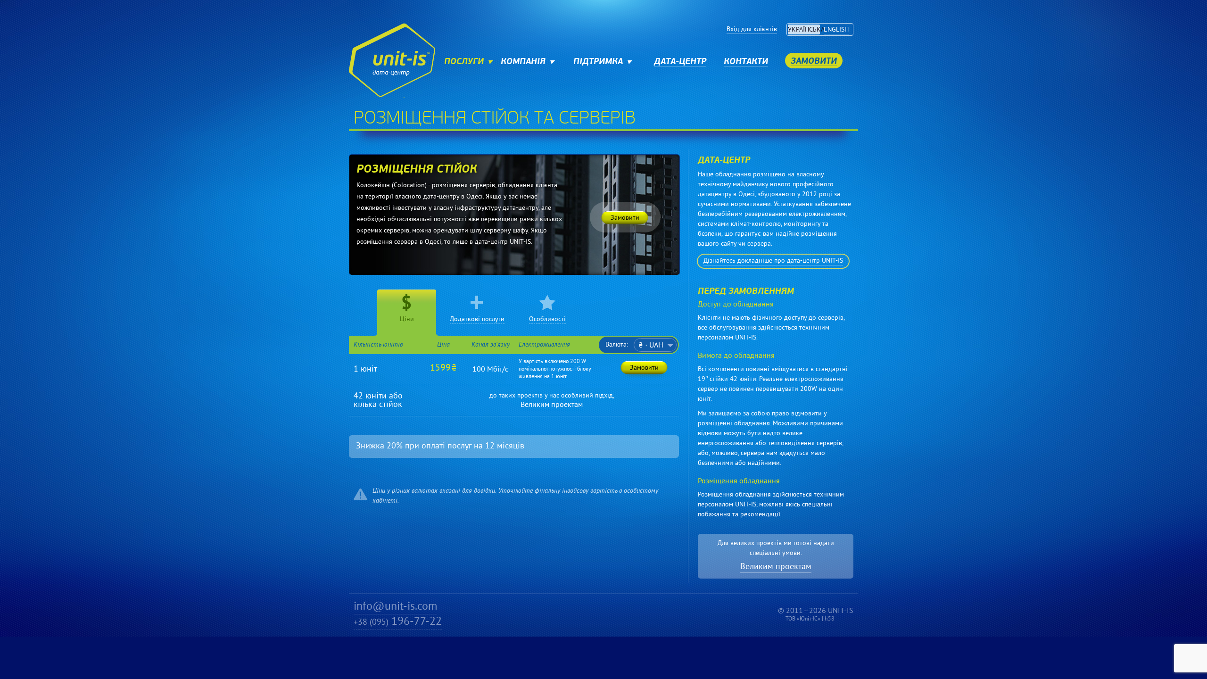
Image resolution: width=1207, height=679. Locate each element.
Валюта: (616, 345)
